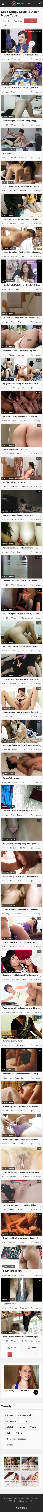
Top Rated (18, 21)
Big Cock (13, 191)
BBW (15, 749)
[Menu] (3, 3)
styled (10, 1427)
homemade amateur (16, 1439)
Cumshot (17, 914)
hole (20, 1433)
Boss (25, 979)
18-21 (6, 92)
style (25, 1421)
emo (34, 1427)
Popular (30, 21)
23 (33, 1355)
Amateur (15, 92)
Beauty (6, 59)
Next (33, 1347)
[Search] (40, 3)
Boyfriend (25, 618)
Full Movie (6, 26)
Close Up (21, 946)
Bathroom (25, 1177)
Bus (14, 519)
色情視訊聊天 (21, 1508)
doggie (10, 1415)
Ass (23, 125)
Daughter (21, 585)
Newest (6, 21)
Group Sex (20, 1078)
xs (24, 3)
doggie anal (25, 1415)
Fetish (28, 1012)
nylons (10, 1445)
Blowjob (23, 158)
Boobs (24, 256)
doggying (11, 1421)
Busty (22, 519)
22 (27, 1355)
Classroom (16, 59)
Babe (5, 158)
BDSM (24, 749)
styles (22, 1427)
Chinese (22, 684)
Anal (5, 289)
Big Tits (14, 158)
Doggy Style (8, 716)
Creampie (25, 486)
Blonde (22, 1242)
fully (9, 1433)
